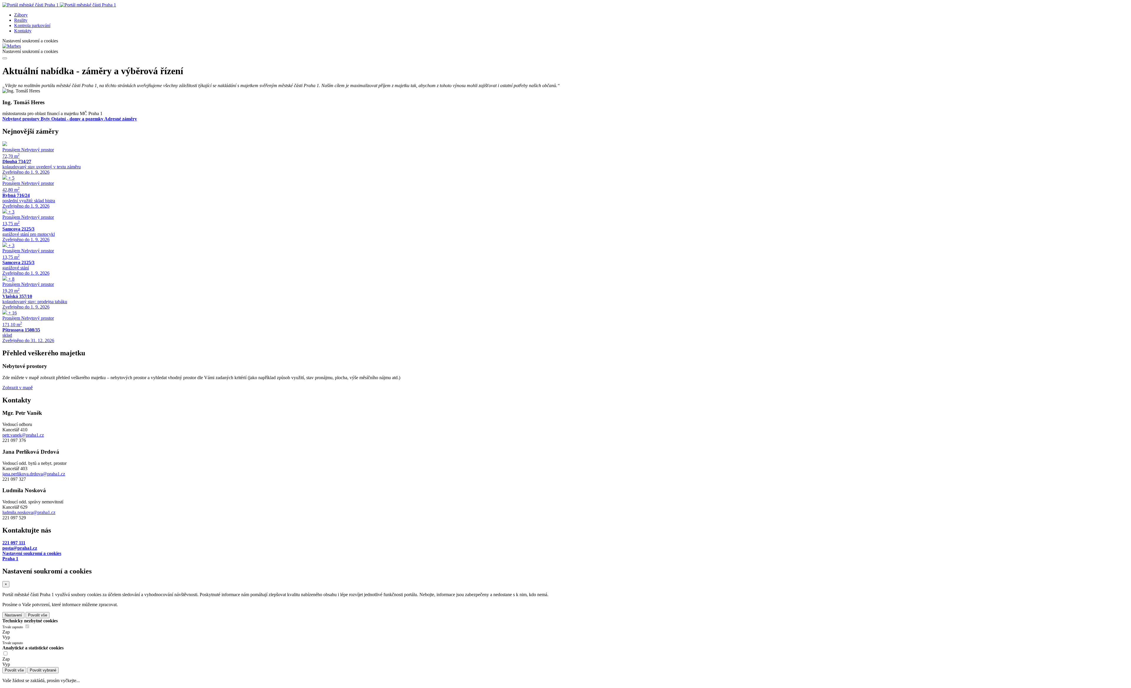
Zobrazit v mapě (17, 387)
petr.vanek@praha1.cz (23, 434)
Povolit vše (37, 615)
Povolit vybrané (43, 670)
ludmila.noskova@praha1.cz (28, 512)
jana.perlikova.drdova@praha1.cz (33, 473)
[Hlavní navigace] (4, 58)
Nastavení (13, 615)
